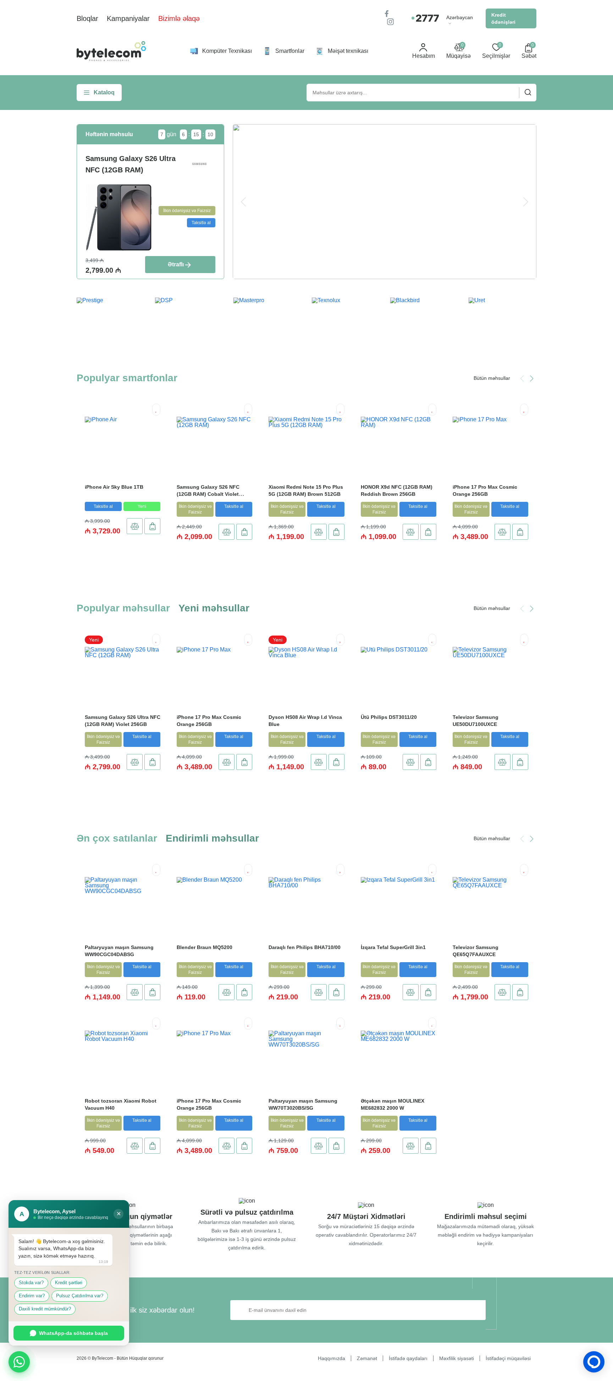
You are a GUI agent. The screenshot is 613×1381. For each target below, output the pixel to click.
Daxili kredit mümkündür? (45, 1309)
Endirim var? (32, 1295)
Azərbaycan (459, 17)
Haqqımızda (331, 1358)
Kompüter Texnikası (227, 51)
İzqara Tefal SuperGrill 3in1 (393, 947)
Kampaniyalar (128, 18)
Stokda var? (31, 1282)
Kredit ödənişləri (503, 18)
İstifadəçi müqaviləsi (508, 1358)
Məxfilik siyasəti (456, 1358)
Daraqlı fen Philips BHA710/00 (305, 947)
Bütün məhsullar (492, 378)
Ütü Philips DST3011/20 (389, 717)
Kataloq (104, 92)
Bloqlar (87, 18)
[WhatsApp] (19, 1361)
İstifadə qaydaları (408, 1358)
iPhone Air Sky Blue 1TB (114, 487)
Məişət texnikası (348, 51)
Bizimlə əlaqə (179, 18)
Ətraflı (176, 264)
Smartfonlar (289, 51)
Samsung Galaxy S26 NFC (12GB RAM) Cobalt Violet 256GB (208, 494)
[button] (531, 378)
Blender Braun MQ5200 (204, 947)
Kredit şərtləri (68, 1282)
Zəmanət (367, 1358)
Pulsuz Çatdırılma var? (79, 1295)
